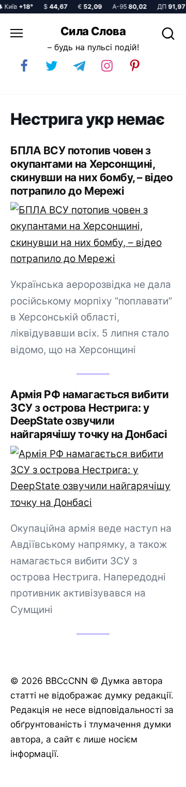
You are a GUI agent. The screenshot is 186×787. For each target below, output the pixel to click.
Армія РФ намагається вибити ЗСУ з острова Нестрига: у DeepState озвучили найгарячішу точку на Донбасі (89, 414)
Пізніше (154, 775)
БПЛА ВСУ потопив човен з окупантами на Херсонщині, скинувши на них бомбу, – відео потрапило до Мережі (91, 170)
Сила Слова (93, 31)
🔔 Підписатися (73, 774)
